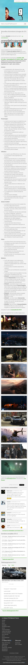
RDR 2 (3, 639)
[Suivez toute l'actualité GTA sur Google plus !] (20, 4)
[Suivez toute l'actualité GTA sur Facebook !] (15, 4)
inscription (18, 1)
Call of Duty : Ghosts (7, 647)
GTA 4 (3, 628)
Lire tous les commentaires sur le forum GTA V (12, 530)
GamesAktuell (10, 59)
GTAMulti (4, 625)
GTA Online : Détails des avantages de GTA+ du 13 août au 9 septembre (14, 547)
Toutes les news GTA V (8, 559)
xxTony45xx (9, 519)
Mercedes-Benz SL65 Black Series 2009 (13, 580)
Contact (17, 653)
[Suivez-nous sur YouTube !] (23, 4)
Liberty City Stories (6, 631)
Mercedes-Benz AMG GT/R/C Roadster (13, 593)
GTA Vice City (5, 634)
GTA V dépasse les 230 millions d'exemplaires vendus (14, 551)
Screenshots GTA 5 (11, 478)
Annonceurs (12, 653)
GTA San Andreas (6, 632)
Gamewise (17, 642)
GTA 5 (3, 623)
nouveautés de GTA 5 (16, 309)
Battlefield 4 (5, 649)
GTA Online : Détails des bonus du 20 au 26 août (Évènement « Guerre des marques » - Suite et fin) (14, 536)
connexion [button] (24, 1)
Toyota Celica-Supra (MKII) (10, 605)
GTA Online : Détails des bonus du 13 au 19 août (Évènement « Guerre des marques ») (14, 543)
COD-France (5, 644)
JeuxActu (19, 57)
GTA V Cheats (18, 644)
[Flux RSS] (26, 4)
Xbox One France (6, 642)
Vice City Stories (6, 629)
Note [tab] (13, 565)
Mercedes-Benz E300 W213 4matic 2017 (13, 600)
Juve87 (8, 525)
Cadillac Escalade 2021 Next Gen (12, 596)
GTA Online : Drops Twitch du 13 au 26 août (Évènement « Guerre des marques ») (14, 540)
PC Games (17, 59)
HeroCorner (5, 650)
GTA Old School (5, 637)
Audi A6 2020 (7, 591)
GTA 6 (3, 622)
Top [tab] (9, 565)
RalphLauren (9, 490)
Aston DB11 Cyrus (8, 607)
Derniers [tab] (4, 565)
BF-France (4, 646)
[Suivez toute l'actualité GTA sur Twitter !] (18, 4)
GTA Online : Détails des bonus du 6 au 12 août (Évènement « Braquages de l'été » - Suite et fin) (14, 555)
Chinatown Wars (6, 626)
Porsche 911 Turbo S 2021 (10, 589)
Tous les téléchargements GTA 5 (10, 610)
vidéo (4, 59)
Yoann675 (9, 512)
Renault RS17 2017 (8, 603)
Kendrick (9, 501)
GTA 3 (3, 636)
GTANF (3, 620)
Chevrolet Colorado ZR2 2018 (11, 598)
